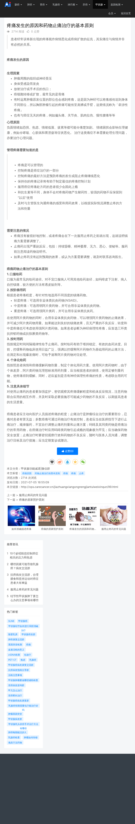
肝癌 (85, 4)
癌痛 (65, 473)
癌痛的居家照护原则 (31, 499)
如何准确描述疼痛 (21, 529)
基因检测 (116, 4)
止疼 (81, 473)
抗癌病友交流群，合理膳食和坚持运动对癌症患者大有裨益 (24, 578)
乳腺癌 (57, 4)
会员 (110, 13)
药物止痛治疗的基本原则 (47, 473)
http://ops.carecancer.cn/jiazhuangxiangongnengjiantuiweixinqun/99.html (69, 487)
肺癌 (30, 4)
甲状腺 (99, 4)
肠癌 (17, 4)
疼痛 (73, 473)
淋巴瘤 (72, 4)
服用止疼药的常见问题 (33, 495)
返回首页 (126, 13)
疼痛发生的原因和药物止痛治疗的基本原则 (83, 529)
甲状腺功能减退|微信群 (35, 468)
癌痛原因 (26, 473)
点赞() (68, 451)
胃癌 (43, 4)
